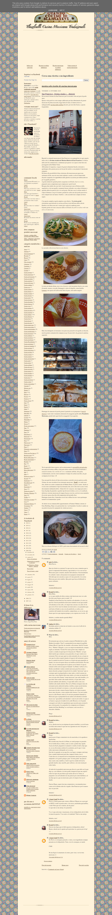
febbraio (29, 592)
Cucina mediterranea (29, 331)
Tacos (25, 489)
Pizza (25, 447)
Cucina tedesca (28, 371)
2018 (27, 528)
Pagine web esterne (29, 426)
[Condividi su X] (49, 552)
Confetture (26, 266)
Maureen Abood (30, 660)
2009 (27, 550)
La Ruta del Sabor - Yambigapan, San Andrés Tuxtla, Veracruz (32, 733)
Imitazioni (26, 411)
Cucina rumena (28, 356)
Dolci (25, 392)
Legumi (26, 417)
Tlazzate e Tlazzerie (29, 493)
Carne (25, 260)
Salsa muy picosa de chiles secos (32, 742)
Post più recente (46, 865)
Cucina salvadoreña (29, 358)
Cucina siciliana (28, 365)
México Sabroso (30, 667)
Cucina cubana (28, 289)
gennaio (29, 595)
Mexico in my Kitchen (32, 756)
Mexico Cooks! (30, 694)
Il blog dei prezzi (30, 786)
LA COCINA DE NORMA (30, 685)
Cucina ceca (27, 287)
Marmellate (27, 419)
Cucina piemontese (29, 350)
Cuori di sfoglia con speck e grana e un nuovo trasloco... (32, 765)
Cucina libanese (28, 316)
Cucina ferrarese (28, 300)
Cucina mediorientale (29, 329)
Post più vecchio (84, 865)
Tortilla (26, 497)
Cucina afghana (28, 272)
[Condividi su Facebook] (51, 552)
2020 (27, 523)
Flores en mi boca (30, 781)
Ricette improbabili (29, 459)
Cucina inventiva (28, 310)
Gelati (25, 409)
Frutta (25, 405)
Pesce (25, 440)
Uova (25, 501)
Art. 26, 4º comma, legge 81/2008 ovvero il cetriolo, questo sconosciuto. (32, 789)
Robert (25, 180)
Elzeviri (26, 394)
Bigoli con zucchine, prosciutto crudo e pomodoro (33, 750)
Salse (25, 474)
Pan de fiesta (30, 568)
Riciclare (26, 461)
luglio (29, 579)
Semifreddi (27, 480)
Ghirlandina (27, 103)
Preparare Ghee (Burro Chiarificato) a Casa (31, 654)
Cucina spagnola (28, 369)
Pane (25, 428)
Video (25, 512)
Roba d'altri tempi (28, 470)
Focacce (26, 396)
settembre (29, 574)
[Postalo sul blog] (46, 552)
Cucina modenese (28, 337)
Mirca (25, 192)
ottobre (29, 557)
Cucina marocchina (29, 327)
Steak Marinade (30, 662)
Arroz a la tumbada (32, 559)
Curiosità (26, 386)
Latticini (26, 415)
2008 (27, 598)
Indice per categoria (30, 66)
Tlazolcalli (26, 76)
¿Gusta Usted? (30, 740)
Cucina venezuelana (29, 384)
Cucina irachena (28, 312)
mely (50, 562)
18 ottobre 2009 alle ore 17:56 (55, 729)
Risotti (25, 466)
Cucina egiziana (28, 293)
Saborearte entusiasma (32, 779)
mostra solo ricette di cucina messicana (59, 85)
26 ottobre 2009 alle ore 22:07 (55, 821)
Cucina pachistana (28, 344)
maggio (29, 584)
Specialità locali (28, 482)
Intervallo (26, 413)
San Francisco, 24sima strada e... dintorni (32, 565)
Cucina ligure (27, 318)
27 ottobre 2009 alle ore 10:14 (55, 833)
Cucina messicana (28, 333)
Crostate (26, 270)
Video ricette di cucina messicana (72, 66)
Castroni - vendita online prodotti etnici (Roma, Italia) (31, 235)
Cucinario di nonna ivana (33, 748)
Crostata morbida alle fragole (33, 679)
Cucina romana (28, 354)
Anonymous (27, 209)
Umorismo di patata (29, 499)
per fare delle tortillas (57, 105)
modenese (32, 91)
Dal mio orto (27, 388)
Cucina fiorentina (28, 302)
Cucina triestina (28, 373)
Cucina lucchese (28, 323)
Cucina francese (28, 304)
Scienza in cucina (28, 476)
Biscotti (26, 258)
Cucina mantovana (28, 325)
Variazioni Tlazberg (29, 503)
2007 (27, 601)
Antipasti (26, 251)
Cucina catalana (28, 285)
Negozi (26, 424)
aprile (29, 587)
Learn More (52, 10)
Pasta (25, 432)
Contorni (26, 268)
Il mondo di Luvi (30, 644)
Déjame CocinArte (31, 795)
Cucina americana (28, 274)
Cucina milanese (28, 335)
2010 (27, 548)
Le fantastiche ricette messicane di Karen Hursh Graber (32, 636)
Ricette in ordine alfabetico (44, 66)
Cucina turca (27, 377)
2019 (27, 525)
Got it (62, 10)
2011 (27, 545)
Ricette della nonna (29, 457)
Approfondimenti (28, 253)
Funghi (26, 407)
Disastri (26, 390)
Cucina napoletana (28, 340)
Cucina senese (27, 363)
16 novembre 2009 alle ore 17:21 (56, 857)
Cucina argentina (28, 279)
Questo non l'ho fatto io (30, 453)
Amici (25, 249)
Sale (25, 472)
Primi (25, 451)
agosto (29, 577)
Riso (25, 464)
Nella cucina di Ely (31, 764)
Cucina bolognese (28, 283)
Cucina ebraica (28, 291)
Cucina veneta (27, 382)
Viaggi (25, 510)
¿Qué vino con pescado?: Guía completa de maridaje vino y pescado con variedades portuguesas (32, 671)
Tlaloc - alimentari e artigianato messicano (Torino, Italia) (32, 239)
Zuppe (25, 514)
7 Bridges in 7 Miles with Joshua (32, 773)
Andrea (51, 624)
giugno (29, 582)
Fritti (25, 403)
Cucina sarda (27, 361)
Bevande (26, 256)
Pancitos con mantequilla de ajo (32, 707)
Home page (65, 865)
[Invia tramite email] (43, 552)
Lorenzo (44, 290)
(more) (26, 185)
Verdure (26, 508)
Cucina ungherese (28, 380)
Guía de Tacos (27, 633)
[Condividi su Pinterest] (54, 552)
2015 (27, 535)
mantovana (27, 91)
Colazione (26, 264)
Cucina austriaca (28, 281)
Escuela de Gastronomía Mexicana (30, 630)
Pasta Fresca (27, 434)
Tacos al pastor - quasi (32, 571)
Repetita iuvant (28, 455)
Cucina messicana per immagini (32, 628)
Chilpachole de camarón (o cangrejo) (33, 561)
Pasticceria (26, 436)
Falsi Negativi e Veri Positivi (33, 714)
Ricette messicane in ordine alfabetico (58, 67)
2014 (27, 538)
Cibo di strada (27, 262)
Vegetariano (27, 506)
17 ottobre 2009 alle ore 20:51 (55, 620)
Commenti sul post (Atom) (56, 869)
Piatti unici (26, 445)
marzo (29, 589)
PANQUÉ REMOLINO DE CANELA (32, 688)
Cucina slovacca (28, 367)
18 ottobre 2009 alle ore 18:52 (55, 795)
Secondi (26, 478)
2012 (27, 543)
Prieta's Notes (30, 772)
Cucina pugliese (28, 352)
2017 (27, 530)
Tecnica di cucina (28, 491)
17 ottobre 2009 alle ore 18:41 (55, 587)
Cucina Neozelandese (29, 342)
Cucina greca (27, 306)
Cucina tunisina (28, 375)
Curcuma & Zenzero (31, 652)
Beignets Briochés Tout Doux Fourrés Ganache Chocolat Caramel (33, 722)
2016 (27, 533)
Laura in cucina (30, 678)
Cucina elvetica (28, 295)
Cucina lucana (27, 321)
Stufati (25, 485)
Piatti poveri (27, 442)
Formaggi (26, 398)
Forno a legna (27, 401)
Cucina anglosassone (29, 277)
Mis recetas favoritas (32, 705)
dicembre (29, 552)
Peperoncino (27, 438)
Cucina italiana (28, 314)
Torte (25, 495)
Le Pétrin (28, 719)
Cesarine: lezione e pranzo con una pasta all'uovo (32, 646)
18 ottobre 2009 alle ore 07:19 (55, 716)
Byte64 (26, 186)
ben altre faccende (33, 153)
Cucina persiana (28, 348)
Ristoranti (26, 468)
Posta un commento (48, 861)
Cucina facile (27, 298)
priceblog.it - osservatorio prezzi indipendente (32, 807)
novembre (30, 555)
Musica (26, 422)
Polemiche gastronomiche (30, 449)
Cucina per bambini (29, 346)
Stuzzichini (27, 487)
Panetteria (26, 430)
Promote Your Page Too (30, 80)
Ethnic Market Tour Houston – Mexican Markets (33, 758)
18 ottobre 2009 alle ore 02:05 (55, 630)
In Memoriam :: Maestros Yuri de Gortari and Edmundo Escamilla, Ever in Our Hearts (33, 698)
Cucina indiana (28, 308)
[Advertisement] (56, 47)
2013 (27, 540)
